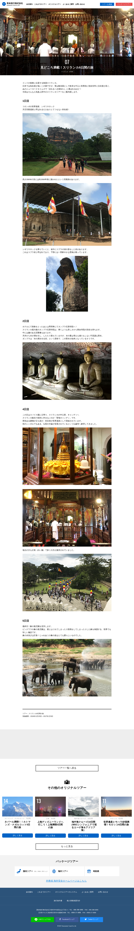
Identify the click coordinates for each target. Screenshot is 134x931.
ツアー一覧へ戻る (67, 768)
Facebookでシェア (68, 919)
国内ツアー (35, 871)
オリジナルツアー (54, 4)
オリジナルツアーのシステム (66, 892)
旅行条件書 (58, 901)
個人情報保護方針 (73, 901)
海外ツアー (63, 871)
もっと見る (67, 846)
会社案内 (29, 4)
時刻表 (96, 871)
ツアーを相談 (107, 4)
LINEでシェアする (45, 919)
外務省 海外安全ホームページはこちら (66, 880)
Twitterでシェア (93, 919)
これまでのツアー (40, 4)
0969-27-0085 (76, 912)
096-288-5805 (78, 910)
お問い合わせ (80, 4)
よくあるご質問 (68, 4)
